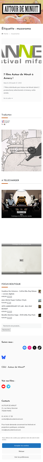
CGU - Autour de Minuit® (13, 367)
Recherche (6, 330)
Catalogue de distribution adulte (21, 216)
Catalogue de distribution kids (21, 244)
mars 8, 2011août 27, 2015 (13, 83)
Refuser (21, 451)
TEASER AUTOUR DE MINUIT (21, 151)
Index (21, 272)
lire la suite (7, 98)
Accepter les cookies (21, 446)
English (6, 122)
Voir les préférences (21, 457)
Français (7, 121)
